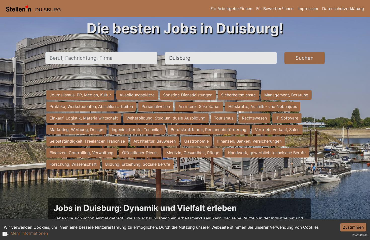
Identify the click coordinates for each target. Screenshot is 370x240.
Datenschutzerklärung (343, 8)
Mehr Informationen (29, 233)
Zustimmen (353, 227)
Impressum (308, 8)
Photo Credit (359, 234)
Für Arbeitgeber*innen (231, 8)
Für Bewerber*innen (274, 8)
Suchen (304, 58)
